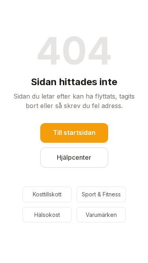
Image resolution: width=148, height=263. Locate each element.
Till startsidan (74, 132)
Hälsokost (47, 214)
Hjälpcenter (74, 157)
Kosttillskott (47, 194)
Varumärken (101, 214)
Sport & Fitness (101, 194)
